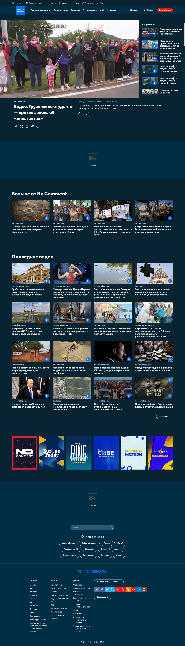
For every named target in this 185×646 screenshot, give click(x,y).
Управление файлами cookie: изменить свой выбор (81, 628)
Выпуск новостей (58, 588)
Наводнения (88, 555)
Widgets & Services (59, 608)
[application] (69, 59)
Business (75, 10)
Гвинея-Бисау (18, 364)
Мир (66, 10)
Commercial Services (81, 588)
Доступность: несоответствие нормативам (79, 620)
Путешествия (89, 10)
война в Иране (68, 543)
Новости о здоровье (144, 325)
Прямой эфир (165, 10)
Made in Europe (19, 325)
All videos (163, 416)
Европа (57, 10)
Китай (120, 543)
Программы (35, 616)
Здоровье (34, 602)
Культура (111, 10)
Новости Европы (101, 286)
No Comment (18, 223)
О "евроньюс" (78, 585)
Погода (54, 592)
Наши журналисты (38, 619)
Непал (103, 549)
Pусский (18, 3)
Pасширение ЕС (71, 549)
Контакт (75, 610)
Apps (53, 605)
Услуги (54, 580)
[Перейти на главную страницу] (20, 10)
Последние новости (41, 10)
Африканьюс (56, 612)
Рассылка (101, 597)
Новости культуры (20, 286)
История (105, 555)
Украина (117, 549)
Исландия (89, 549)
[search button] (98, 3)
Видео (32, 612)
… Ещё (84, 115)
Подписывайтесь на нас (107, 582)
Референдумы (69, 555)
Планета (33, 595)
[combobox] (110, 3)
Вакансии (76, 614)
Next (102, 10)
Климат (138, 286)
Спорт (119, 555)
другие (75, 580)
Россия (107, 543)
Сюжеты (33, 580)
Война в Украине (89, 543)
